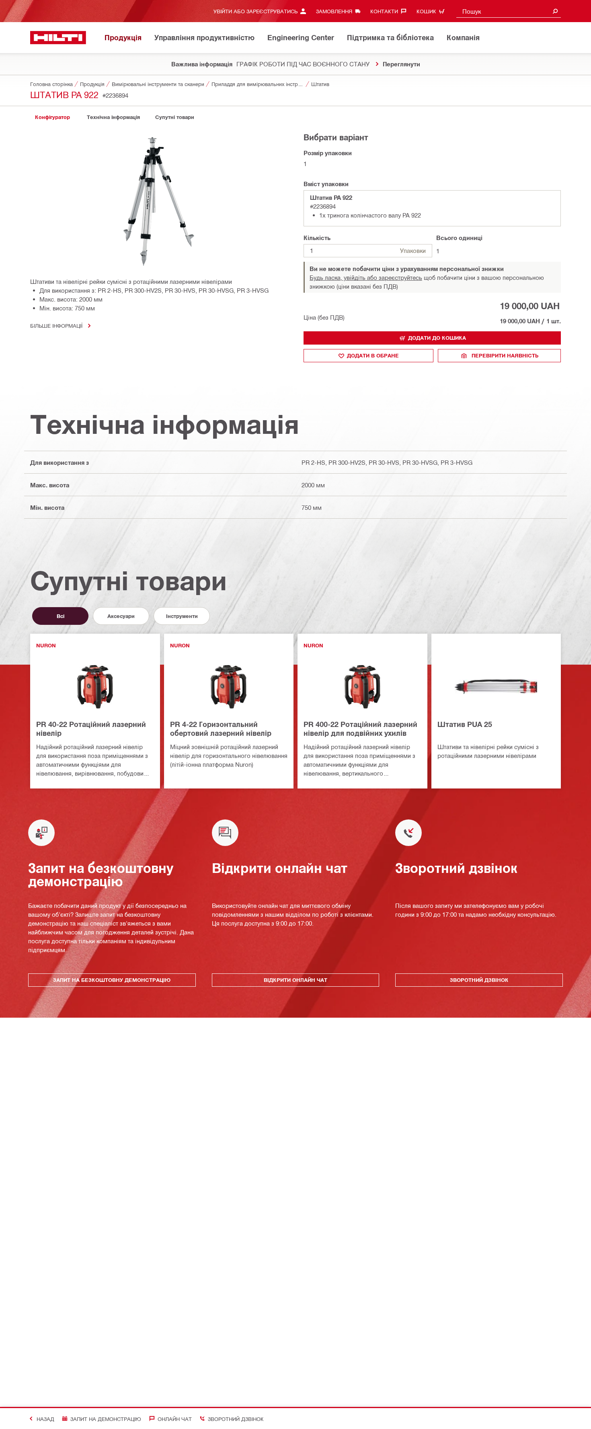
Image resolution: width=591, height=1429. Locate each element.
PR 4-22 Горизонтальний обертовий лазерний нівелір (220, 728)
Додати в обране (373, 355)
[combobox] (508, 11)
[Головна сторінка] (58, 37)
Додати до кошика (437, 338)
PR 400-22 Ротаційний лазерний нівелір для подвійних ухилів (360, 728)
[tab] (52, 117)
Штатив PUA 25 (464, 724)
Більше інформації (56, 325)
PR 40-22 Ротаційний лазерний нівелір (91, 728)
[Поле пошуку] (555, 11)
